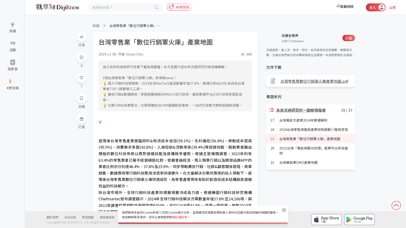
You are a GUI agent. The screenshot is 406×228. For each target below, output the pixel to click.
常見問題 (88, 217)
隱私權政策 (179, 217)
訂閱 (348, 38)
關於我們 (52, 217)
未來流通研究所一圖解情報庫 (301, 110)
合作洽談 (70, 217)
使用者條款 (107, 217)
